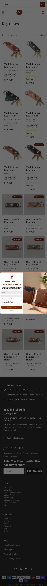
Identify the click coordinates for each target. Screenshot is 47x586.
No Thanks (12, 310)
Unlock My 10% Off (11, 307)
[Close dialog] (45, 274)
